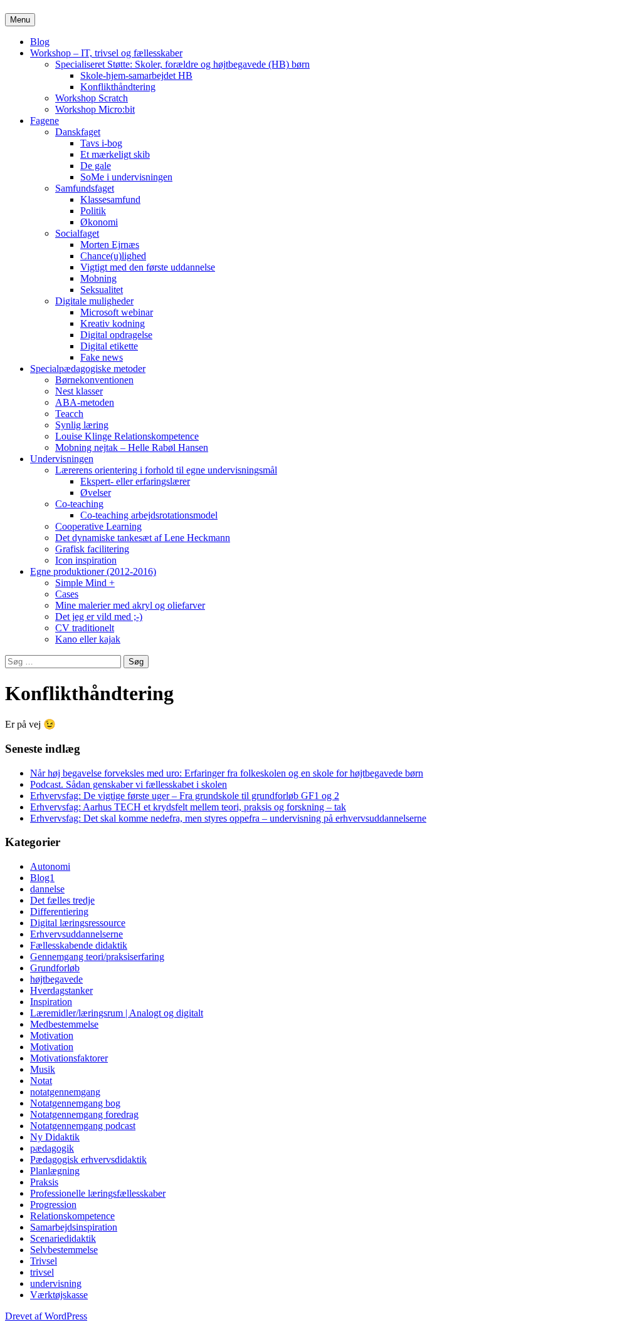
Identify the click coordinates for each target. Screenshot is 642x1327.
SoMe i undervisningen (126, 177)
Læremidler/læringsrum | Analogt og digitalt (116, 1013)
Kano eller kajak (87, 639)
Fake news (101, 357)
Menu (20, 19)
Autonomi (50, 866)
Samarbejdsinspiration (73, 1227)
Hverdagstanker (61, 990)
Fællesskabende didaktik (78, 945)
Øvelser (95, 492)
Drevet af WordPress (46, 1316)
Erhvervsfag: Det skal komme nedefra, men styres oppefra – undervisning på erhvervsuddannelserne (228, 818)
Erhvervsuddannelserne (76, 934)
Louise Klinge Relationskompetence (127, 436)
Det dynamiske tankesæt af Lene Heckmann (142, 537)
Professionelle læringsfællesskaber (98, 1193)
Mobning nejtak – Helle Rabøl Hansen (131, 447)
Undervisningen (61, 458)
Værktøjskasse (59, 1294)
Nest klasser (79, 391)
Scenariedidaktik (63, 1238)
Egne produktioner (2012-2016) (93, 571)
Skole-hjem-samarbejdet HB (136, 75)
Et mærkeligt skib (115, 154)
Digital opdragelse (116, 334)
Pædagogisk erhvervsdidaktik (88, 1159)
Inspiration (51, 1001)
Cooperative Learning (98, 526)
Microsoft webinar (116, 312)
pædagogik (52, 1148)
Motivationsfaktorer (69, 1058)
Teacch (69, 413)
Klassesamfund (110, 199)
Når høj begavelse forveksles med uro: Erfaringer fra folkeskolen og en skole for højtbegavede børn (226, 773)
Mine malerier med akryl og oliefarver (130, 605)
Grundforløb (55, 968)
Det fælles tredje (62, 900)
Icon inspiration (86, 560)
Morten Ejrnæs (109, 244)
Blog (40, 41)
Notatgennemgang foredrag (84, 1114)
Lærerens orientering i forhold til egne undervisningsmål (166, 470)
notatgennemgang (65, 1092)
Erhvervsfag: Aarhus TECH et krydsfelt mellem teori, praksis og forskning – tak (188, 807)
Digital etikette (109, 346)
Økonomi (99, 222)
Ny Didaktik (55, 1137)
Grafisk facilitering (92, 549)
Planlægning (55, 1170)
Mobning (98, 278)
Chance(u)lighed (113, 255)
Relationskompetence (72, 1216)
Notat (41, 1080)
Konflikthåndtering (117, 86)
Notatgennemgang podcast (82, 1125)
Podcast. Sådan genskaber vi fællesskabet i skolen (128, 784)
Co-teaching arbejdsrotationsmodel (149, 515)
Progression (53, 1204)
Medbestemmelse (64, 1024)
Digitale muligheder (94, 301)
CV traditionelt (84, 627)
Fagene (44, 120)
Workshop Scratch (91, 98)
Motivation (51, 1035)
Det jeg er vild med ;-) (98, 616)
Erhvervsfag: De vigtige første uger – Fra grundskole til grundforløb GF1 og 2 (184, 795)
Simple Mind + (85, 582)
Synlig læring (81, 425)
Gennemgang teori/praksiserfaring (97, 956)
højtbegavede (56, 979)
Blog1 (42, 877)
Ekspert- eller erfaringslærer (135, 481)
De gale (95, 165)
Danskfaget (77, 132)
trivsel (42, 1272)
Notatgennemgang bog (75, 1103)
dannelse (47, 889)
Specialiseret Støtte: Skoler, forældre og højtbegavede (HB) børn (182, 64)
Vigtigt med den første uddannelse (147, 267)
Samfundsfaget (84, 188)
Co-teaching (79, 503)
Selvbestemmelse (64, 1249)
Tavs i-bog (101, 143)
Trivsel (43, 1261)
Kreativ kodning (112, 323)
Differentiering (59, 911)
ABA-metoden (84, 402)
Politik (93, 210)
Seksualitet (101, 289)
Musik (42, 1069)
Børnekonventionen (94, 379)
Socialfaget (77, 233)
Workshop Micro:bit (95, 109)
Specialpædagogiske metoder (87, 368)
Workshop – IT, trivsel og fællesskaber (106, 53)
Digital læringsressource (77, 922)
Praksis (44, 1182)
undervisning (56, 1283)
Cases (66, 594)
